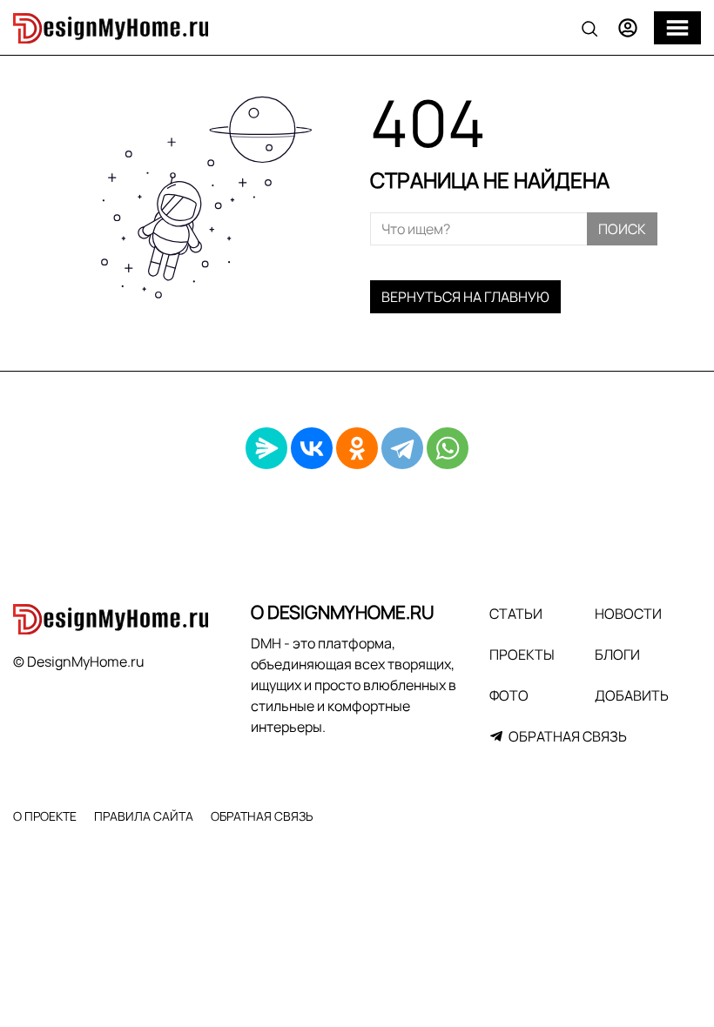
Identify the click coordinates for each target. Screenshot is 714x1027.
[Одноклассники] (357, 448)
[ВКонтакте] (312, 448)
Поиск (622, 228)
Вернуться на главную (465, 296)
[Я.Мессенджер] (266, 448)
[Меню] (677, 27)
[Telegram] (402, 448)
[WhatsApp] (447, 448)
